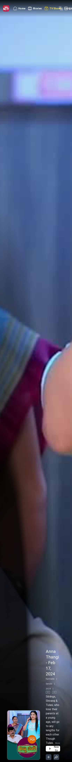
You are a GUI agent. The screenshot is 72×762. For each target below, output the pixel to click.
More (57, 743)
